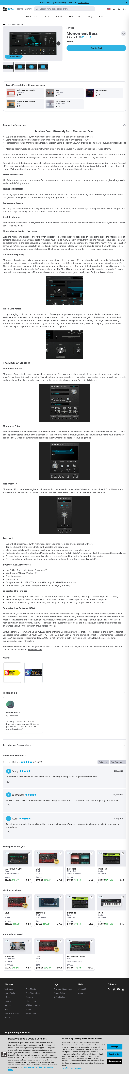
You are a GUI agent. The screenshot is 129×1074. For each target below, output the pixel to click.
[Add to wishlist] (123, 33)
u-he (39, 873)
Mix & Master (9, 959)
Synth (8, 24)
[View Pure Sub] (111, 858)
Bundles (8, 1005)
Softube (70, 27)
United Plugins (75, 873)
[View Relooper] (80, 858)
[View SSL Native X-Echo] (17, 858)
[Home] (4, 24)
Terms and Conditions (63, 989)
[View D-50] (111, 902)
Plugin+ (29, 1009)
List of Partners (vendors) (72, 1068)
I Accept (114, 1047)
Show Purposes (114, 1061)
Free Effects (31, 989)
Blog (6, 1009)
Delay (7, 871)
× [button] (126, 2)
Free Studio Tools (33, 993)
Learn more (83, 2)
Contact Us (82, 989)
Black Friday (31, 1001)
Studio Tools (10, 993)
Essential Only (114, 1054)
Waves (9, 961)
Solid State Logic (13, 873)
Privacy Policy (59, 993)
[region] (64, 1054)
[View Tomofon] (48, 902)
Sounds (8, 1001)
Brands (8, 1017)
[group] (17, 866)
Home (20, 8)
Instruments (10, 989)
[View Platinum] (17, 946)
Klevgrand (42, 917)
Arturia (103, 873)
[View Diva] (48, 858)
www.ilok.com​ (35, 649)
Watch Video (15, 56)
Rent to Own (31, 1013)
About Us (82, 993)
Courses (29, 997)
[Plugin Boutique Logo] (8, 9)
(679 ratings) (86, 37)
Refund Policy (59, 997)
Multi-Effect (71, 871)
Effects (7, 997)
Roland (103, 917)
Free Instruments (12, 1013)
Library (28, 8)
